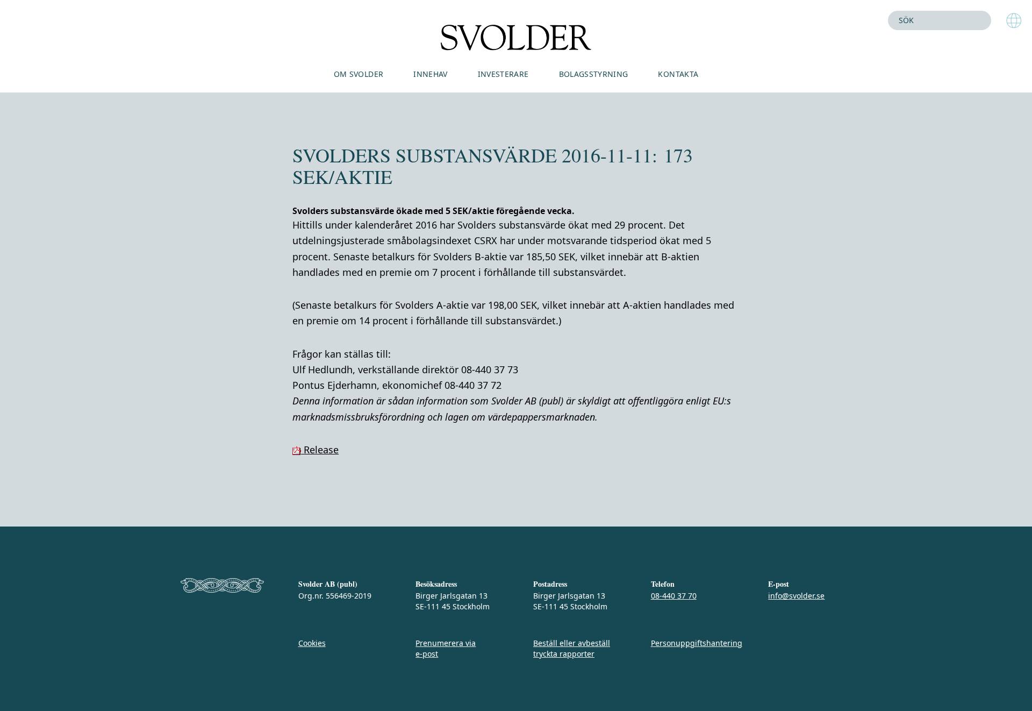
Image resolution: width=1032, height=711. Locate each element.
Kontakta (678, 74)
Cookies (312, 643)
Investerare (503, 74)
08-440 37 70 (674, 596)
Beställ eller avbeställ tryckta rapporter (571, 648)
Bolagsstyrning (593, 74)
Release (320, 449)
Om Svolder (359, 74)
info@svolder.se (796, 596)
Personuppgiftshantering (696, 643)
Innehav (430, 74)
